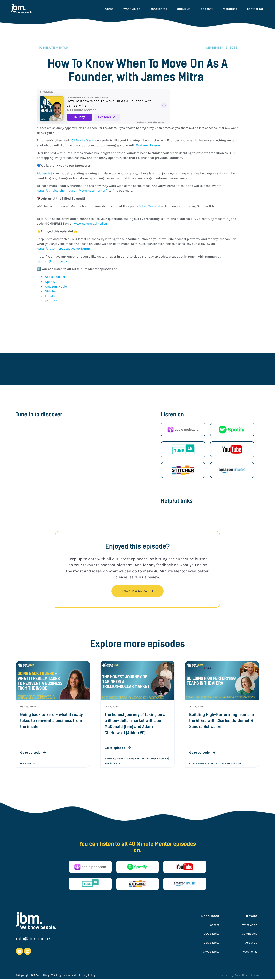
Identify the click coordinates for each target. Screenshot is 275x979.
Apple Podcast (55, 277)
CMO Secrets (211, 951)
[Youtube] (19, 951)
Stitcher (51, 291)
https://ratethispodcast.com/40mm (63, 248)
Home (109, 9)
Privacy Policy (248, 951)
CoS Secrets (211, 942)
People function (113, 763)
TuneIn (50, 296)
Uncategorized (28, 763)
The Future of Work (230, 763)
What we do (131, 9)
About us (183, 9)
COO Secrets (211, 933)
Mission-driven (159, 758)
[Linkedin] (27, 951)
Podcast (207, 9)
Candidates (158, 9)
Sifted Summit (149, 206)
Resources (230, 9)
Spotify (50, 282)
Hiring (145, 758)
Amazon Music (56, 286)
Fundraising (133, 758)
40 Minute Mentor (83, 140)
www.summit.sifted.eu (90, 224)
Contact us (255, 9)
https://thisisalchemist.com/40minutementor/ (72, 190)
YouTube (51, 301)
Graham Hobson (148, 145)
